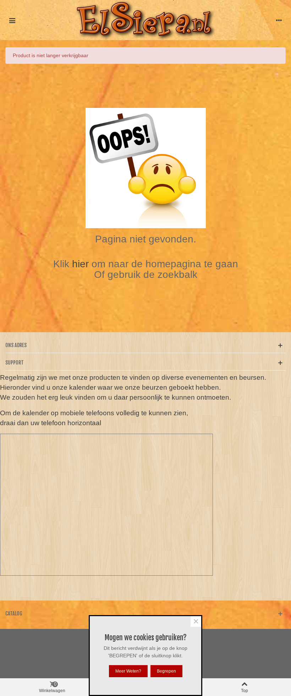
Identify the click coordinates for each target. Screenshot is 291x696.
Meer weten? (128, 671)
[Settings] (279, 20)
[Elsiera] (145, 20)
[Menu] (12, 20)
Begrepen (166, 671)
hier (82, 263)
